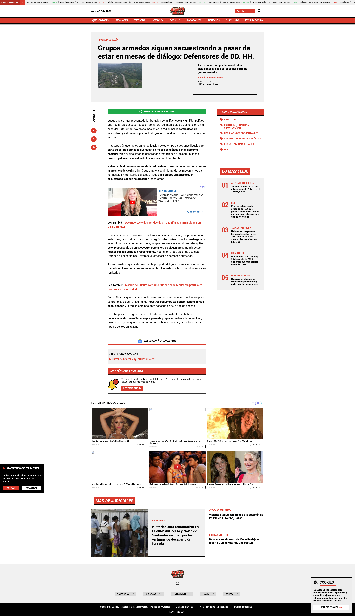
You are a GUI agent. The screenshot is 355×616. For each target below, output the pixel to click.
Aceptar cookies (329, 607)
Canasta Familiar (10, 2)
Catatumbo (230, 119)
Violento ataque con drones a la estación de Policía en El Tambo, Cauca (245, 189)
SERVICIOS (214, 20)
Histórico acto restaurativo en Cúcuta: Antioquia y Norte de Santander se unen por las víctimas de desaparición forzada (175, 535)
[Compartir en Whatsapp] (94, 147)
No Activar (31, 488)
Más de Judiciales (114, 500)
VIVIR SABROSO (254, 20)
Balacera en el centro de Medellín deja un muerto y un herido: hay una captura (244, 282)
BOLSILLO (175, 20)
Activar (11, 487)
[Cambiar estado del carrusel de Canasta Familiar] (22, 2)
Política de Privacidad (160, 607)
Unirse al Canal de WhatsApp (159, 111)
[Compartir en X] (94, 139)
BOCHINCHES (194, 20)
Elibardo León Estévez (213, 77)
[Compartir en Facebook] (94, 130)
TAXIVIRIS (139, 20)
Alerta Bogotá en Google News (160, 340)
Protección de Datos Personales (214, 607)
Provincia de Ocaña (122, 359)
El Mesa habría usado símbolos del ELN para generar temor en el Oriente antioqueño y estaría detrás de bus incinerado (245, 211)
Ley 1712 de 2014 (177, 612)
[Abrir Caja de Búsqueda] (259, 11)
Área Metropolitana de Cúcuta (242, 138)
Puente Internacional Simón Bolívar (237, 126)
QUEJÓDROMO (100, 20)
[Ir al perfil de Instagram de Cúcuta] (177, 583)
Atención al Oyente (184, 607)
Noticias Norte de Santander (241, 133)
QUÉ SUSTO (232, 20)
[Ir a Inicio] (177, 11)
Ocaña (228, 144)
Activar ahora (132, 388)
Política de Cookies (331, 600)
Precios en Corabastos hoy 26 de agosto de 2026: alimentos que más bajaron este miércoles (244, 260)
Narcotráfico (246, 144)
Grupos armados (147, 359)
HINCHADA (158, 20)
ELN (226, 149)
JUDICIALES (121, 20)
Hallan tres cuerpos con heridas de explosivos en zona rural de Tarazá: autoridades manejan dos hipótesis (244, 236)
